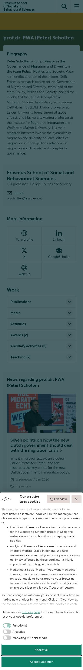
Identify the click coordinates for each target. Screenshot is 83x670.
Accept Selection (41, 661)
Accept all (42, 649)
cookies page (31, 612)
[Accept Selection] (77, 499)
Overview (60, 499)
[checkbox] (14, 625)
